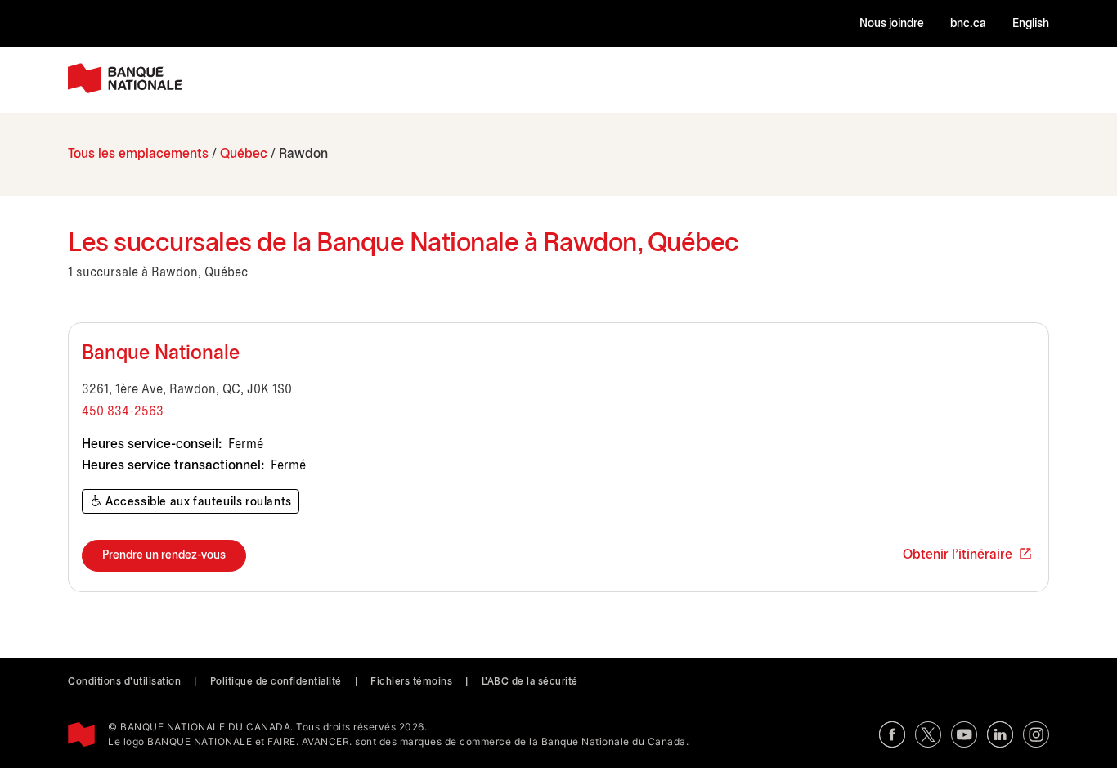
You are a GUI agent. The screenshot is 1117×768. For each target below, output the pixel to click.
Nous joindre (891, 24)
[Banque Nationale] (125, 78)
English (1030, 24)
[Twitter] (928, 734)
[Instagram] (1036, 734)
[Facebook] (892, 734)
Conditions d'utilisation (124, 681)
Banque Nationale (161, 354)
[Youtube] (964, 734)
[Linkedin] (1000, 734)
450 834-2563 (123, 412)
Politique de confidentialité (276, 681)
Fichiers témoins (411, 681)
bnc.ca (968, 24)
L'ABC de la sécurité (530, 681)
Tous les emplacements (138, 154)
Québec (243, 154)
